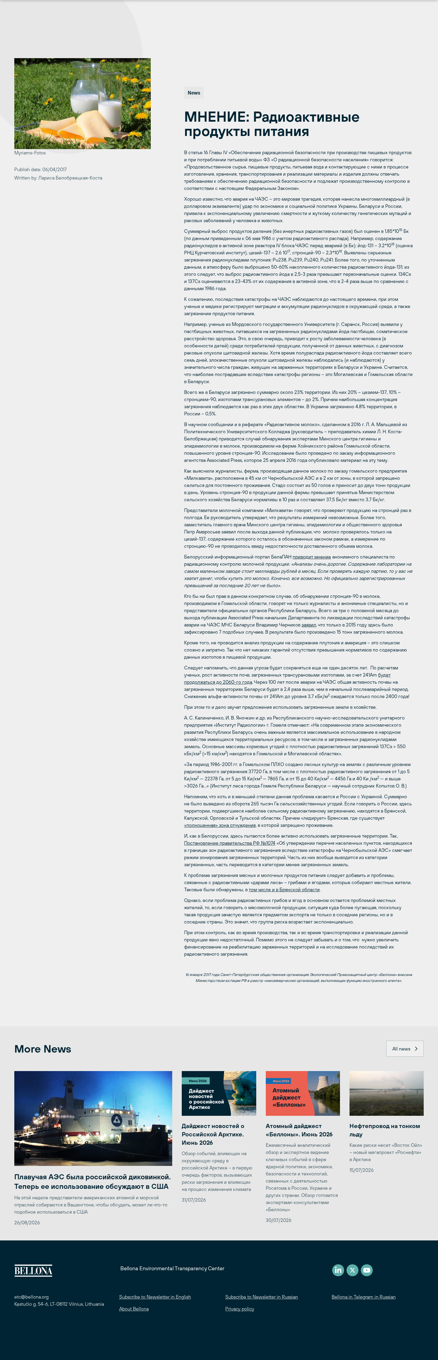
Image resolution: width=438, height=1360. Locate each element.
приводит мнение (312, 556)
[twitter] (352, 1270)
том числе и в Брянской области (284, 889)
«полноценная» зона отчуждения (220, 825)
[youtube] (367, 1270)
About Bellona (134, 1308)
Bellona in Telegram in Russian (364, 1296)
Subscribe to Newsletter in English (155, 1296)
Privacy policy (239, 1308)
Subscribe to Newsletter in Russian (261, 1296)
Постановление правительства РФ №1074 (229, 843)
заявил (309, 624)
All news (401, 1048)
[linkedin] (338, 1270)
